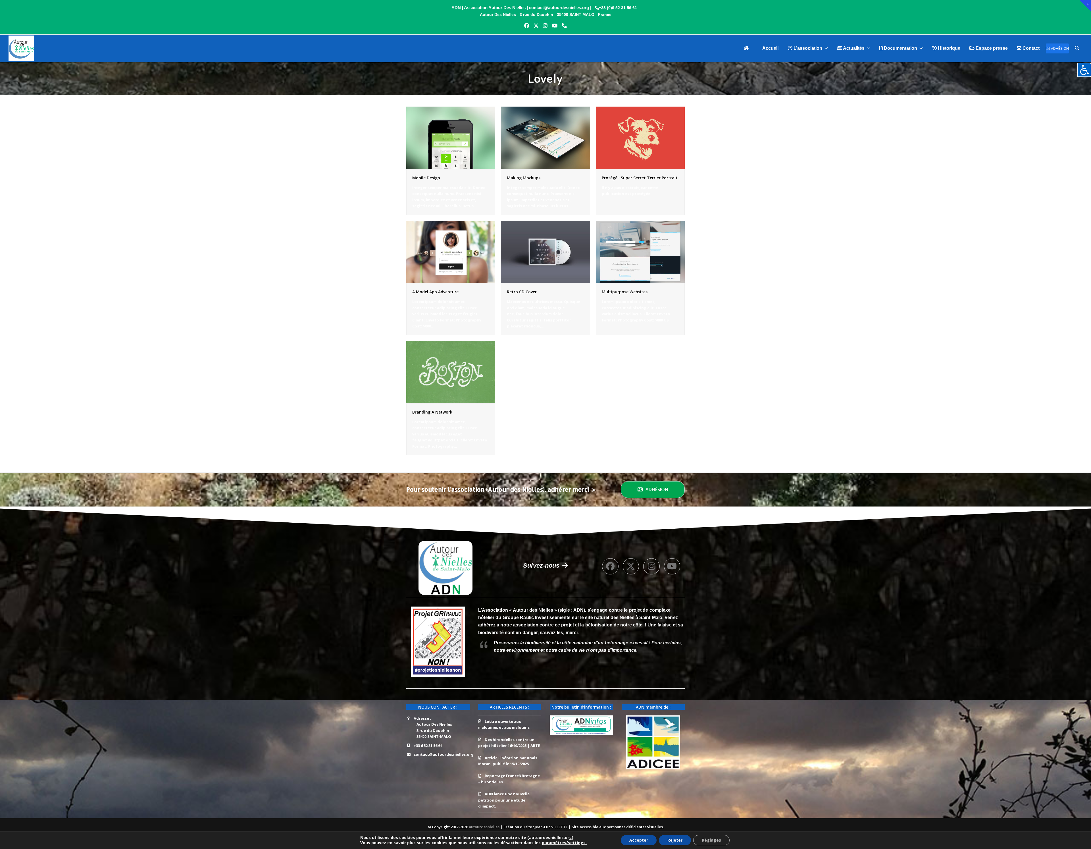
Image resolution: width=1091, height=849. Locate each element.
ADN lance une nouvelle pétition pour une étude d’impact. (504, 800)
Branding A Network (432, 412)
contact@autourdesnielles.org (444, 754)
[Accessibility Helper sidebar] (1084, 70)
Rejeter (674, 840)
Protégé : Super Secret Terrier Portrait (640, 177)
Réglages (711, 840)
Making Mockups (523, 177)
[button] (1077, 48)
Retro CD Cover (522, 291)
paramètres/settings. (564, 842)
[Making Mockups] (545, 137)
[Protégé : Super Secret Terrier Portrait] (640, 137)
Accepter (638, 840)
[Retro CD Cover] (545, 251)
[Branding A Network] (450, 371)
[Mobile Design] (450, 137)
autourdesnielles (484, 826)
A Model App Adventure (435, 291)
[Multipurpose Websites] (640, 251)
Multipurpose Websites (624, 291)
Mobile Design (426, 177)
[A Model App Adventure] (450, 251)
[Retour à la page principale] (748, 48)
